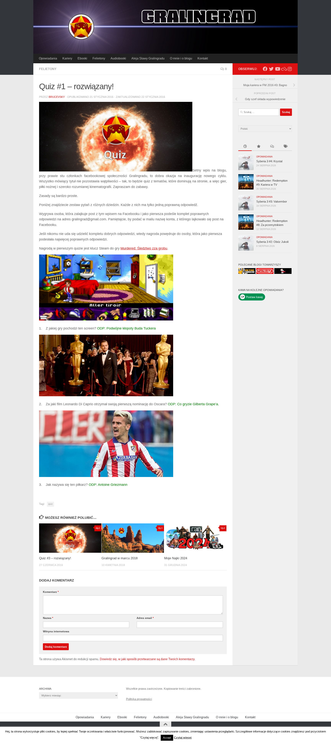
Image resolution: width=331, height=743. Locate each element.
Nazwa (48, 617)
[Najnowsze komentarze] (272, 147)
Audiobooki (118, 58)
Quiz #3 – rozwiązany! (55, 558)
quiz (50, 504)
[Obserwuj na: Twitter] (271, 69)
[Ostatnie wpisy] (245, 147)
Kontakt (202, 58)
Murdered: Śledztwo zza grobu (143, 248)
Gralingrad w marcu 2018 (120, 558)
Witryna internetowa (56, 631)
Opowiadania (48, 58)
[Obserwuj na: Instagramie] (289, 69)
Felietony (99, 58)
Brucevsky (57, 96)
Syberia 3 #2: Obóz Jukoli (272, 241)
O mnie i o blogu (181, 58)
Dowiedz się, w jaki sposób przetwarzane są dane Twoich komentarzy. (147, 659)
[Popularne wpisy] (258, 147)
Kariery (67, 58)
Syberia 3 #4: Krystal (269, 161)
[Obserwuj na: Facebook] (265, 69)
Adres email (145, 617)
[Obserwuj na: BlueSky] (283, 69)
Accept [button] (167, 737)
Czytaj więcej (183, 737)
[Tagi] (285, 147)
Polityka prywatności (139, 699)
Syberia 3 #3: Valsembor (271, 201)
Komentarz (51, 591)
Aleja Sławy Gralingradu (148, 58)
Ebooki (82, 58)
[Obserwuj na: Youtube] (277, 69)
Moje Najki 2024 (175, 558)
